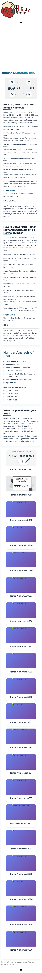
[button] (21, 23)
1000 (20, 376)
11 (14, 371)
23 (15, 383)
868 (7, 394)
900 (7, 376)
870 (7, 397)
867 (7, 391)
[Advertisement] (21, 48)
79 (17, 371)
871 (7, 400)
